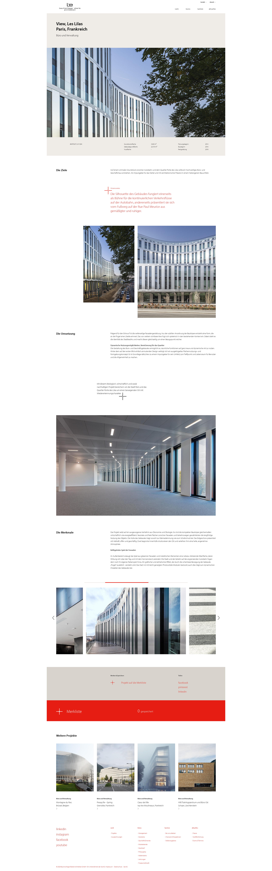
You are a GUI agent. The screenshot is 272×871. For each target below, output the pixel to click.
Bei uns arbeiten (171, 833)
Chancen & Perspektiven (173, 837)
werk (177, 9)
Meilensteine (142, 856)
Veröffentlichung (198, 837)
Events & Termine (198, 841)
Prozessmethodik (143, 863)
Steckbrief (141, 848)
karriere (200, 9)
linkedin (182, 691)
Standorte (141, 837)
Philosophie (142, 852)
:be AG (125, 867)
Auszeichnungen (116, 837)
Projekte (113, 833)
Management (142, 833)
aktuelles (212, 9)
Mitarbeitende (142, 844)
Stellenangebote (171, 841)
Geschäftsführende (144, 841)
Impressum (109, 867)
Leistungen (142, 859)
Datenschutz (118, 867)
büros (188, 9)
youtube (61, 845)
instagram (62, 834)
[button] (53, 618)
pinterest (183, 687)
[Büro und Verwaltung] (56, 808)
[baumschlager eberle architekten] (75, 6)
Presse (195, 833)
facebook (183, 682)
